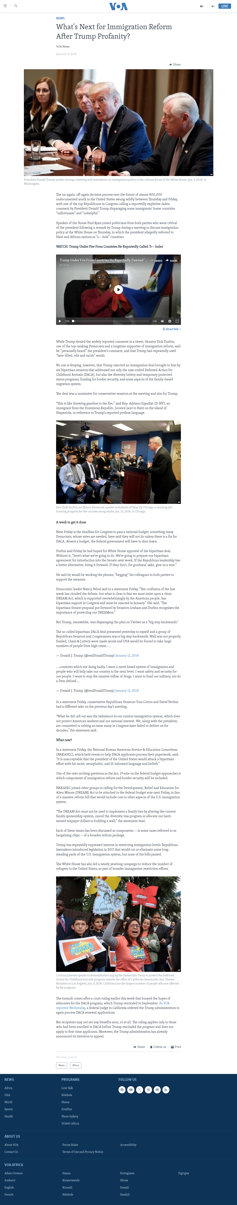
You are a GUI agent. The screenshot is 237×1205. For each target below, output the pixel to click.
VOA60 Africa (70, 1123)
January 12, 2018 (127, 656)
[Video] (201, 6)
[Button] (175, 64)
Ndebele (66, 1095)
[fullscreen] (177, 321)
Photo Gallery (69, 1116)
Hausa (66, 1173)
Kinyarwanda (71, 1180)
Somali (124, 1187)
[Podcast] (148, 1089)
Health (8, 1116)
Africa (8, 1088)
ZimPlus (66, 1109)
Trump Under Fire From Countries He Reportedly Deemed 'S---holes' (109, 260)
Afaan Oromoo (13, 1173)
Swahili (125, 1194)
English (9, 1187)
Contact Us (11, 1152)
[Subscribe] (157, 1089)
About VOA (11, 1145)
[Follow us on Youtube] (130, 1089)
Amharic (10, 1180)
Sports (8, 1109)
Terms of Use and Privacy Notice (82, 1152)
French (8, 1194)
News (60, 18)
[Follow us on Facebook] (122, 1089)
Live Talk (67, 1088)
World (8, 1102)
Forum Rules (70, 1145)
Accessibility (128, 1145)
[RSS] (165, 1089)
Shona (65, 1102)
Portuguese (127, 1173)
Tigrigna (183, 1173)
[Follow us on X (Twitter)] (139, 1089)
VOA (66, 265)
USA (7, 1095)
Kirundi (67, 1187)
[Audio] (212, 6)
